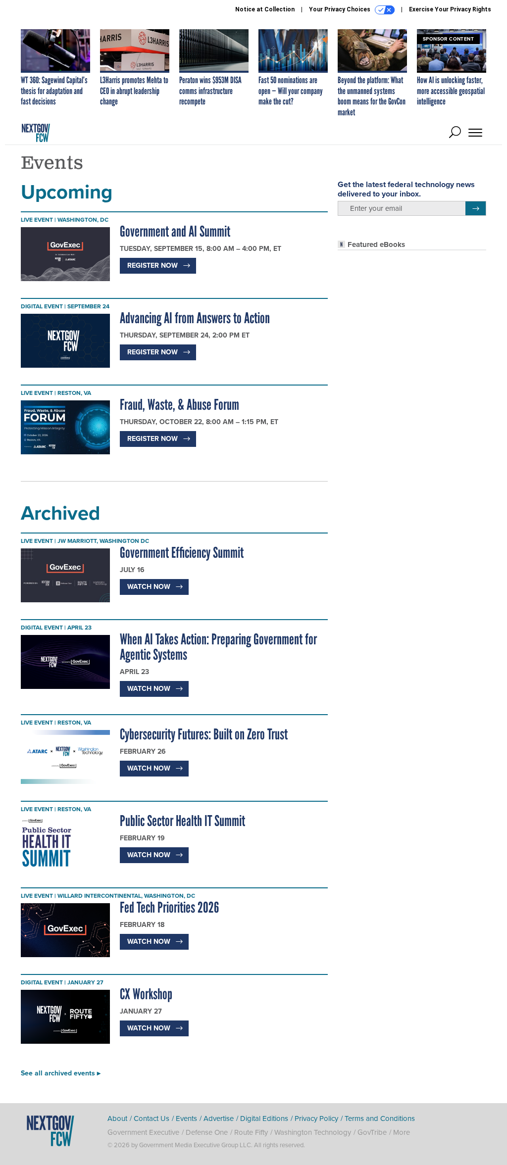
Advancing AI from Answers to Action (195, 318)
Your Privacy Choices (340, 9)
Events (186, 1118)
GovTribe (372, 1132)
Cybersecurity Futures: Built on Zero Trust (204, 734)
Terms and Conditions (380, 1118)
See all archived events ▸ (61, 1073)
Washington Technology (312, 1132)
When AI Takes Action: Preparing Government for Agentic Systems (218, 647)
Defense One (207, 1132)
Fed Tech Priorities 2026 (169, 907)
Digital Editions (264, 1118)
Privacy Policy (316, 1118)
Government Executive (143, 1132)
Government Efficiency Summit (182, 552)
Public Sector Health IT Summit (182, 821)
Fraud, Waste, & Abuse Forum (179, 404)
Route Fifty (251, 1132)
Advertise (218, 1118)
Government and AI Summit (175, 231)
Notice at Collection (265, 9)
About (117, 1118)
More (401, 1132)
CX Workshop (146, 994)
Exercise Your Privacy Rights (450, 9)
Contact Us (151, 1118)
